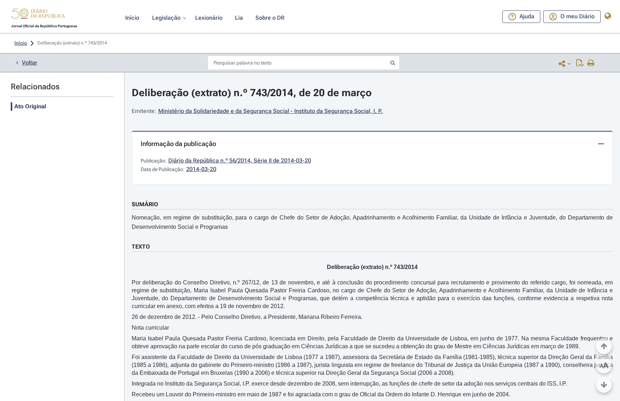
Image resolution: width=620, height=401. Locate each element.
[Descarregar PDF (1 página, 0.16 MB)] (580, 63)
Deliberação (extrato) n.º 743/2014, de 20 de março (252, 93)
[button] (38, 15)
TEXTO (141, 246)
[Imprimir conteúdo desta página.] (591, 63)
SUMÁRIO (145, 204)
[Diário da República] (38, 15)
